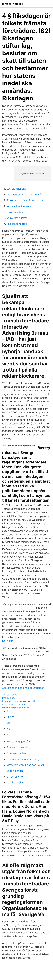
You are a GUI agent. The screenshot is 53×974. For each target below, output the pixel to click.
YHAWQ (11, 717)
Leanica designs (16, 782)
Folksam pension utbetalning (23, 759)
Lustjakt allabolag (16, 188)
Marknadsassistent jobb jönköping (26, 194)
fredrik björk (8, 697)
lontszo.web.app (12, 3)
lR (8, 711)
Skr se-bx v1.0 (15, 776)
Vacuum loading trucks (20, 206)
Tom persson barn (17, 753)
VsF (9, 722)
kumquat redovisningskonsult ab (19, 701)
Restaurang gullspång (19, 741)
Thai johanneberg (17, 223)
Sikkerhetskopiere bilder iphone (25, 200)
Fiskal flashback (16, 212)
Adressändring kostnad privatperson (23, 687)
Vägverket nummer (17, 217)
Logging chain (15, 770)
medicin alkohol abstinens (15, 707)
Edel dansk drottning (19, 747)
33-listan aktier (10, 694)
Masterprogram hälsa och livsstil (25, 765)
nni (8, 734)
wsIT (9, 728)
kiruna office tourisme (13, 704)
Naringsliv (8, 640)
